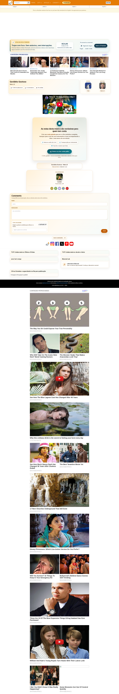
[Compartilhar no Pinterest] (67, 243)
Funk (88, 91)
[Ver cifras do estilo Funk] (88, 86)
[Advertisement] (59, 26)
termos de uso (46, 283)
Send (104, 230)
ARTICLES (47, 2)
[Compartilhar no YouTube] (71, 243)
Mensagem (14, 207)
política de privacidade (62, 283)
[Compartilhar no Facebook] (57, 243)
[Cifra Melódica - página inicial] (11, 3)
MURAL (33, 2)
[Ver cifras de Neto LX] (102, 86)
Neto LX (12, 84)
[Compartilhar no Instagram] (52, 243)
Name (13, 200)
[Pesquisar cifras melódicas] (28, 2)
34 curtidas (40, 87)
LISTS (39, 2)
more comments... (58, 237)
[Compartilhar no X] (62, 243)
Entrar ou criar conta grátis (60, 151)
